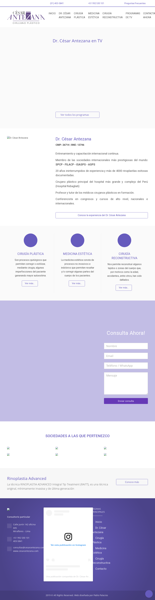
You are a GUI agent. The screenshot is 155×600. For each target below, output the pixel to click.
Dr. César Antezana (65, 15)
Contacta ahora (149, 15)
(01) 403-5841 (57, 3)
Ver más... (30, 283)
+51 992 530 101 (96, 3)
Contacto (100, 568)
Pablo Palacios (101, 595)
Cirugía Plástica (79, 15)
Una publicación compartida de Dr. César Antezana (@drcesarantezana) (80, 576)
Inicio (52, 13)
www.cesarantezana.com (25, 551)
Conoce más (132, 482)
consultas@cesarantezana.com (29, 547)
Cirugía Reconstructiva (112, 15)
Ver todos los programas (75, 114)
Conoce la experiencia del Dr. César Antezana (102, 215)
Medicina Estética (93, 15)
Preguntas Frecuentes (135, 3)
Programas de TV (133, 15)
